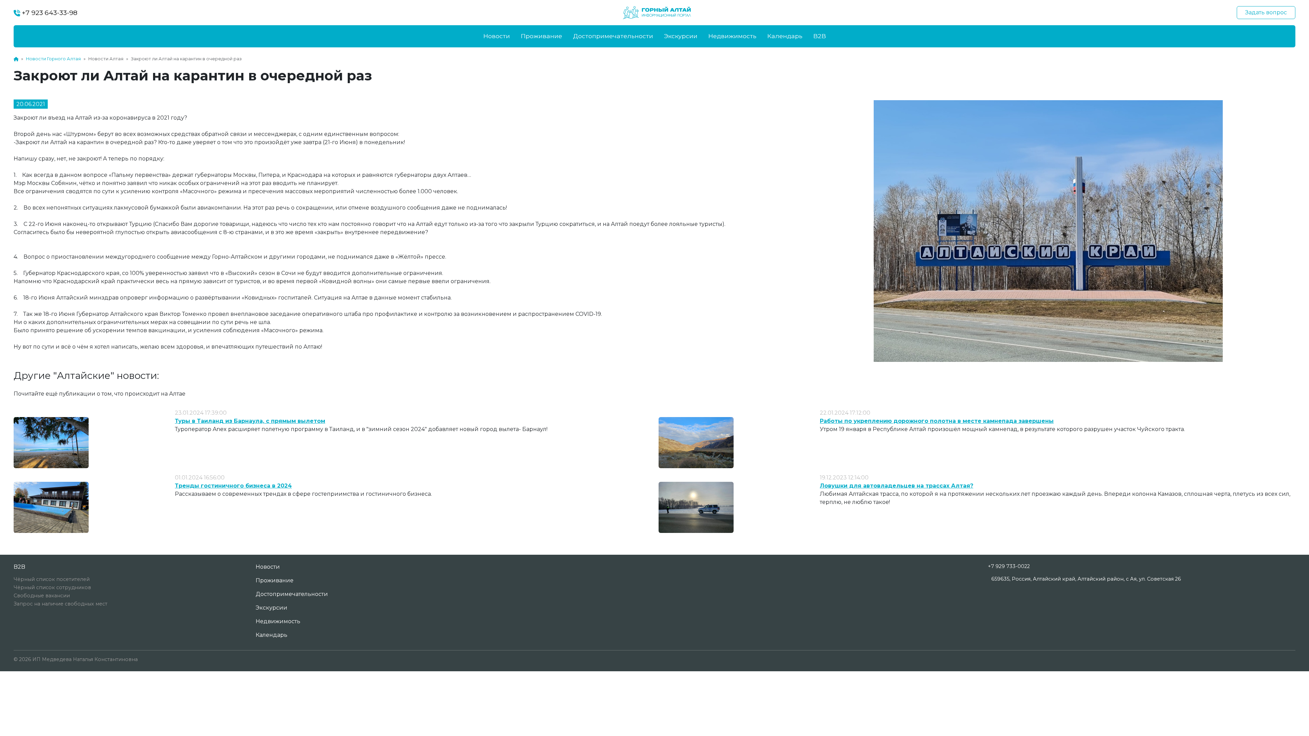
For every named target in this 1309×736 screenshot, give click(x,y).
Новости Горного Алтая (53, 58)
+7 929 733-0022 (1009, 566)
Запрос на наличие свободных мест (60, 604)
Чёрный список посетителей (52, 579)
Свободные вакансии (42, 595)
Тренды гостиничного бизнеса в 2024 (233, 485)
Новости (496, 36)
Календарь (784, 36)
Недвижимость (732, 36)
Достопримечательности (613, 36)
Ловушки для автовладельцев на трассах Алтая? (896, 485)
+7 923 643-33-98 (48, 13)
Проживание (541, 36)
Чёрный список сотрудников (52, 587)
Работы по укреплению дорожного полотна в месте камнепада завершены (937, 421)
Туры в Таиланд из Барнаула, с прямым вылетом (250, 421)
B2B (819, 36)
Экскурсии (680, 36)
